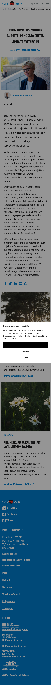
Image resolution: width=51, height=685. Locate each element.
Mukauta (25, 351)
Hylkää (25, 358)
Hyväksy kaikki (25, 345)
